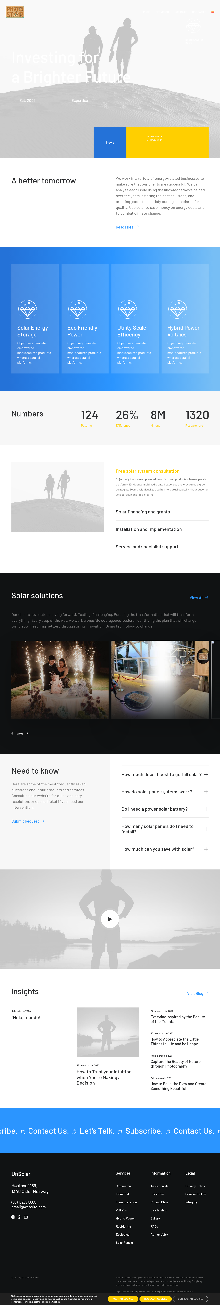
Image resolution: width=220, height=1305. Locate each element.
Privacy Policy (195, 1186)
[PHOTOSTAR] (15, 12)
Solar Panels (124, 1242)
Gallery (155, 1218)
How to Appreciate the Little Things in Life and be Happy (175, 1041)
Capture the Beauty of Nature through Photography (176, 1063)
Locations (158, 1194)
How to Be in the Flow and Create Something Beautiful (178, 1086)
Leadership (159, 1210)
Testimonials (159, 1186)
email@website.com (28, 1206)
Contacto (199, 12)
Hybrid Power (125, 1218)
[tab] (165, 774)
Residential (124, 1226)
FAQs (154, 1226)
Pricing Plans (160, 1202)
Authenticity (159, 1234)
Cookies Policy (195, 1194)
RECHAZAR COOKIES (155, 1298)
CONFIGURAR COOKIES (190, 1298)
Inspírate (180, 12)
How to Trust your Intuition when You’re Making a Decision (104, 1077)
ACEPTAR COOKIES (123, 1298)
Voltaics (121, 1210)
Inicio (147, 12)
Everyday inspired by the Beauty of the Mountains (178, 1019)
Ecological (123, 1234)
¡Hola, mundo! (26, 1017)
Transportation (126, 1202)
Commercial (124, 1186)
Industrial (122, 1194)
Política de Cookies (50, 1301)
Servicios (162, 12)
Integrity (191, 1202)
